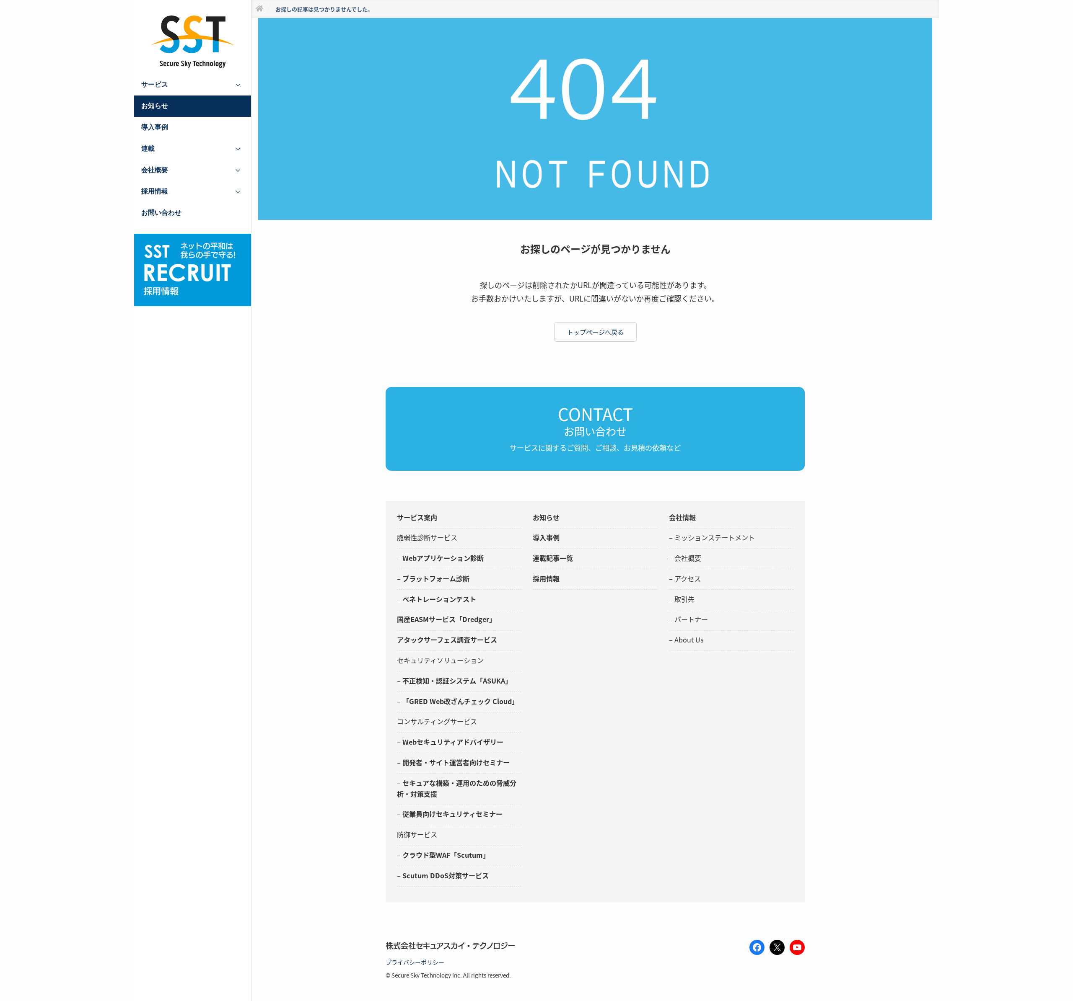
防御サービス (417, 834)
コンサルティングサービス (437, 721)
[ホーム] (259, 9)
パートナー (691, 619)
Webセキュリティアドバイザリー (452, 742)
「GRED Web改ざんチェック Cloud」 (460, 701)
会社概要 (687, 558)
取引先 (684, 599)
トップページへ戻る (595, 332)
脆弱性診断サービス (427, 537)
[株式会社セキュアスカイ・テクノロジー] (193, 41)
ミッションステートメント (714, 537)
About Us (689, 640)
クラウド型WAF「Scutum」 (446, 855)
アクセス (687, 578)
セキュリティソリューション (440, 660)
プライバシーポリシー (415, 962)
